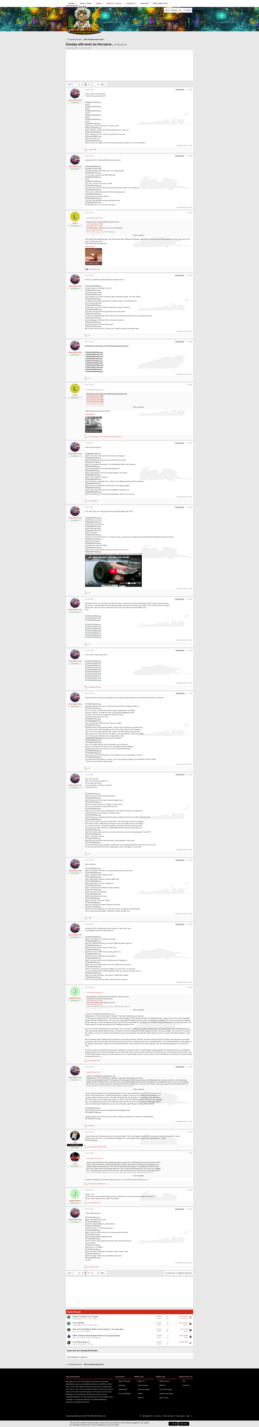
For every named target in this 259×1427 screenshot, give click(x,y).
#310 (190, 650)
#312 (190, 774)
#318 (190, 1153)
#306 (190, 384)
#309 (190, 599)
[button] (76, 3)
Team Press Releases (93, 1338)
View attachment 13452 (95, 400)
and (92, 149)
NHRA (95, 1318)
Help (187, 1416)
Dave (74, 1331)
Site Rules (122, 1385)
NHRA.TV (141, 1398)
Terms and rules (168, 1416)
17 (88, 84)
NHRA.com (141, 1381)
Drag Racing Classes (166, 1393)
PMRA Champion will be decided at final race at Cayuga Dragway (96, 1336)
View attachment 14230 (94, 1000)
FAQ (183, 1381)
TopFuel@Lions (78, 1318)
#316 (190, 1067)
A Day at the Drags (165, 1389)
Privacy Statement (125, 1393)
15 (82, 84)
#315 (190, 987)
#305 (190, 342)
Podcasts (130, 3)
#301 (190, 89)
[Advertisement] (127, 65)
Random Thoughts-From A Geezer (85, 1316)
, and (93, 501)
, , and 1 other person (105, 437)
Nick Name (184, 1318)
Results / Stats (114, 3)
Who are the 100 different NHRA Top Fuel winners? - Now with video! (98, 1329)
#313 (190, 860)
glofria (185, 1325)
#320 (190, 1209)
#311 (190, 693)
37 (98, 84)
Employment (123, 1389)
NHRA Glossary (164, 1381)
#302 (190, 156)
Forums (71, 3)
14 (79, 84)
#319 (190, 1190)
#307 (190, 443)
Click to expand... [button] (138, 235)
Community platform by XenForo (86, 1416)
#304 (190, 275)
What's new (85, 3)
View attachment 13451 (94, 398)
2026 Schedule (143, 1385)
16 (85, 84)
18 (92, 84)
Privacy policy (180, 1416)
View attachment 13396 (94, 226)
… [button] (76, 84)
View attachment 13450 (95, 396)
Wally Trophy (163, 1398)
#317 (190, 1132)
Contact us (157, 1416)
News (98, 3)
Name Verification (124, 1381)
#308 (190, 507)
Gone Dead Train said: (93, 218)
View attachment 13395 (94, 224)
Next (102, 84)
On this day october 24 (81, 1342)
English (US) (148, 1416)
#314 (190, 924)
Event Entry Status (144, 1389)
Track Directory (160, 3)
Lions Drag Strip (78, 1323)
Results (140, 1393)
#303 (190, 213)
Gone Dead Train (73, 48)
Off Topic (90, 1344)
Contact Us (186, 1385)
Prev (69, 84)
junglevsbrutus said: (93, 1072)
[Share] (186, 89)
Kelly (74, 1338)
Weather (145, 3)
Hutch (74, 1344)
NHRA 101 (162, 1385)
